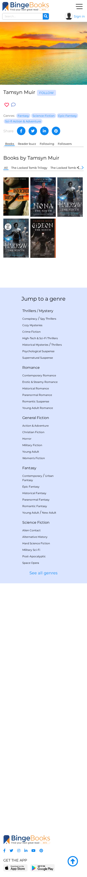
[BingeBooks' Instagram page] (18, 851)
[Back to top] (72, 861)
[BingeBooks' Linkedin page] (25, 851)
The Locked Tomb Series (67, 167)
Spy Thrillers (48, 318)
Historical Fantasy (34, 493)
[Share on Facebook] (21, 131)
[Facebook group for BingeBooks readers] (4, 851)
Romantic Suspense (35, 401)
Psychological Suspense (38, 351)
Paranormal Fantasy (36, 499)
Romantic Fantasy (34, 506)
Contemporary (32, 476)
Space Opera (30, 562)
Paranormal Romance (37, 395)
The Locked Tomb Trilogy (29, 167)
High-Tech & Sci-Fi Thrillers (40, 338)
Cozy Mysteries (32, 325)
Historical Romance (35, 388)
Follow (46, 93)
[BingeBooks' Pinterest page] (41, 851)
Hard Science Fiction (36, 543)
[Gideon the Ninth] (43, 238)
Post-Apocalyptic (34, 556)
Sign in (79, 16)
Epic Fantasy (30, 486)
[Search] (46, 16)
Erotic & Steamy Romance (40, 382)
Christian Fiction (33, 432)
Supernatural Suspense (37, 357)
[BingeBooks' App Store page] (15, 868)
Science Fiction (36, 522)
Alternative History (35, 536)
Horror (26, 438)
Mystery (46, 311)
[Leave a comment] (13, 104)
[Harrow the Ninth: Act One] (16, 238)
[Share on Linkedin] (44, 131)
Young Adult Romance (37, 408)
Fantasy (29, 468)
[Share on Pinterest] (56, 131)
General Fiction (35, 418)
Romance (31, 367)
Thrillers (29, 311)
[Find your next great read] (25, 6)
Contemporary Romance (39, 375)
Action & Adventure (35, 425)
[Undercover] (16, 196)
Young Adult (30, 451)
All (6, 167)
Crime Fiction (31, 331)
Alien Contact (31, 530)
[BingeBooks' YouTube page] (33, 851)
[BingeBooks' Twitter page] (11, 851)
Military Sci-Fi (31, 549)
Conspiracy (29, 318)
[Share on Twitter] (33, 131)
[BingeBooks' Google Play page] (42, 868)
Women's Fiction (33, 458)
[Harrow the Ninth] (70, 197)
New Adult (49, 512)
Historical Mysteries (35, 344)
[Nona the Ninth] (43, 197)
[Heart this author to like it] (6, 104)
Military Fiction (32, 445)
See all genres (43, 573)
